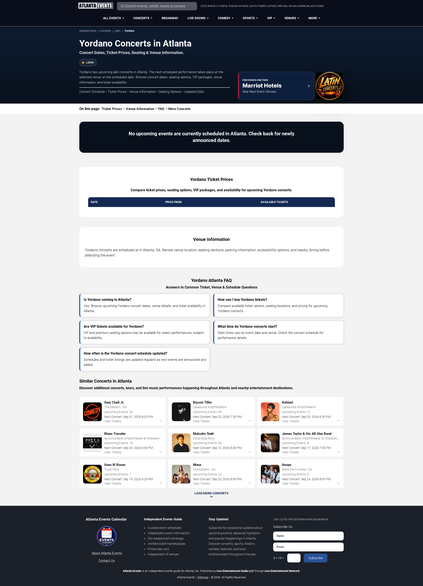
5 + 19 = (278, 558)
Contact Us (106, 561)
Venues (290, 18)
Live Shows (196, 18)
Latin (118, 30)
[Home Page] (95, 5)
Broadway (170, 18)
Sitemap (203, 577)
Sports (249, 18)
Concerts (141, 18)
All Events (112, 18)
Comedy (224, 18)
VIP (269, 18)
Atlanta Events (87, 30)
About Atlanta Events (107, 553)
